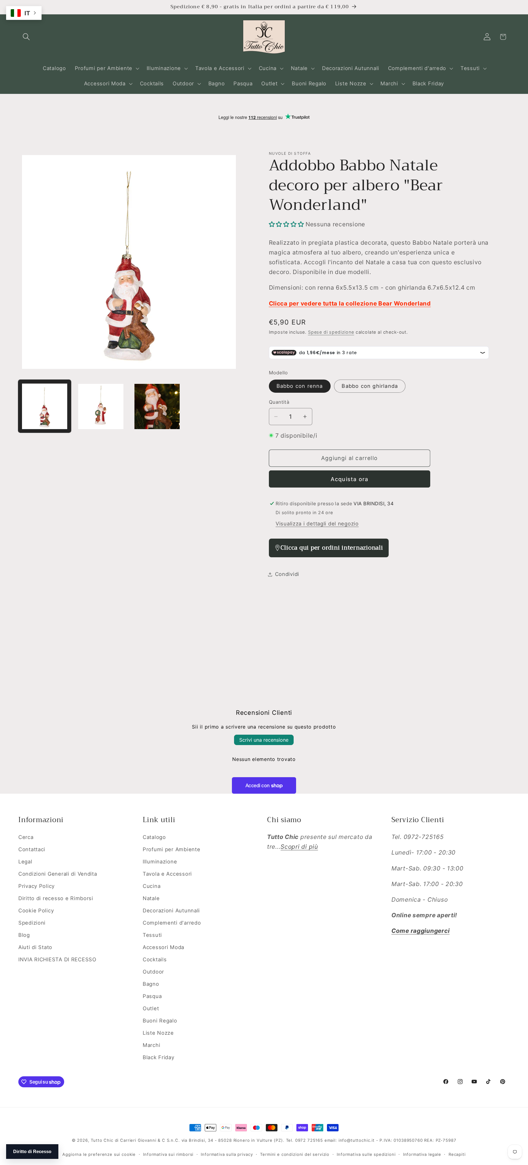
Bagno (151, 984)
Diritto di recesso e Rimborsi (55, 898)
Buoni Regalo (160, 1020)
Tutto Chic (102, 1140)
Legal (25, 862)
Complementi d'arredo (172, 922)
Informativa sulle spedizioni (366, 1154)
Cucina (151, 886)
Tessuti (152, 935)
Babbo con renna (300, 386)
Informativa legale (422, 1154)
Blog (24, 935)
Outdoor (153, 971)
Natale (151, 898)
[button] (26, 37)
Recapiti (457, 1154)
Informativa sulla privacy (227, 1154)
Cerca (26, 837)
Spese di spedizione (331, 332)
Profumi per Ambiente (171, 849)
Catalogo (154, 837)
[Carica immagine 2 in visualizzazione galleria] (101, 406)
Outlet (151, 1008)
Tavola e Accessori (167, 873)
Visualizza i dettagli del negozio (317, 524)
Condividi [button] (287, 574)
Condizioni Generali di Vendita (57, 873)
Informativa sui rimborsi (168, 1154)
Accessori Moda (163, 947)
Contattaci (31, 849)
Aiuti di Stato (35, 947)
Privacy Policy (36, 886)
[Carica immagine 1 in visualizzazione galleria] (44, 406)
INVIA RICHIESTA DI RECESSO (57, 959)
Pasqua (152, 996)
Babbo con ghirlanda (370, 386)
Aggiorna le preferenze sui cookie (99, 1154)
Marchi (151, 1045)
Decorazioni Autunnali (171, 910)
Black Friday (158, 1057)
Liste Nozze (158, 1033)
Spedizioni (32, 922)
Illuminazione (160, 862)
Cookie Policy (36, 910)
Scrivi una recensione (263, 740)
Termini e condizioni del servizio (294, 1154)
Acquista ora (349, 479)
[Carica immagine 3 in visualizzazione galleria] (157, 406)
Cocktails (155, 959)
